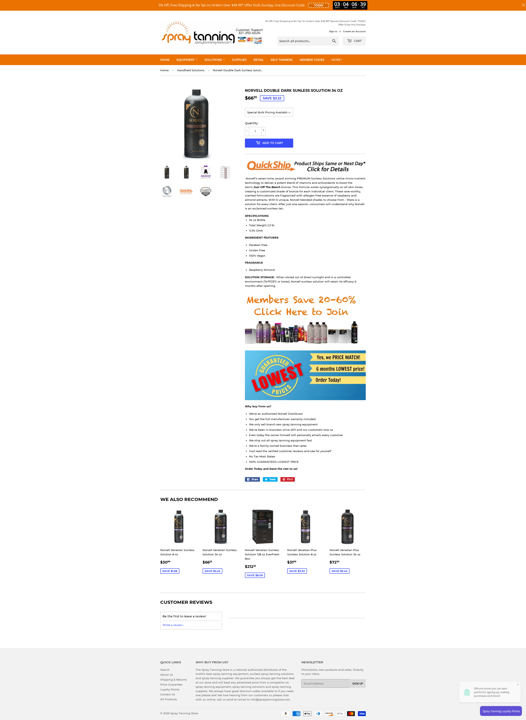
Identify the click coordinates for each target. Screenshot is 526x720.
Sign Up (357, 683)
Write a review (172, 625)
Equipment (185, 60)
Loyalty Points (169, 689)
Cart (357, 41)
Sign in (333, 31)
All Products (168, 699)
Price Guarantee (171, 684)
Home (165, 60)
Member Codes (312, 60)
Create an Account (354, 31)
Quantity (251, 123)
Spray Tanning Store (184, 713)
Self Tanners (282, 60)
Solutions (214, 60)
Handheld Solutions (190, 70)
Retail (259, 60)
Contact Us (167, 694)
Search (165, 669)
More (335, 60)
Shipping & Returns (173, 679)
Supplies (239, 60)
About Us (166, 674)
